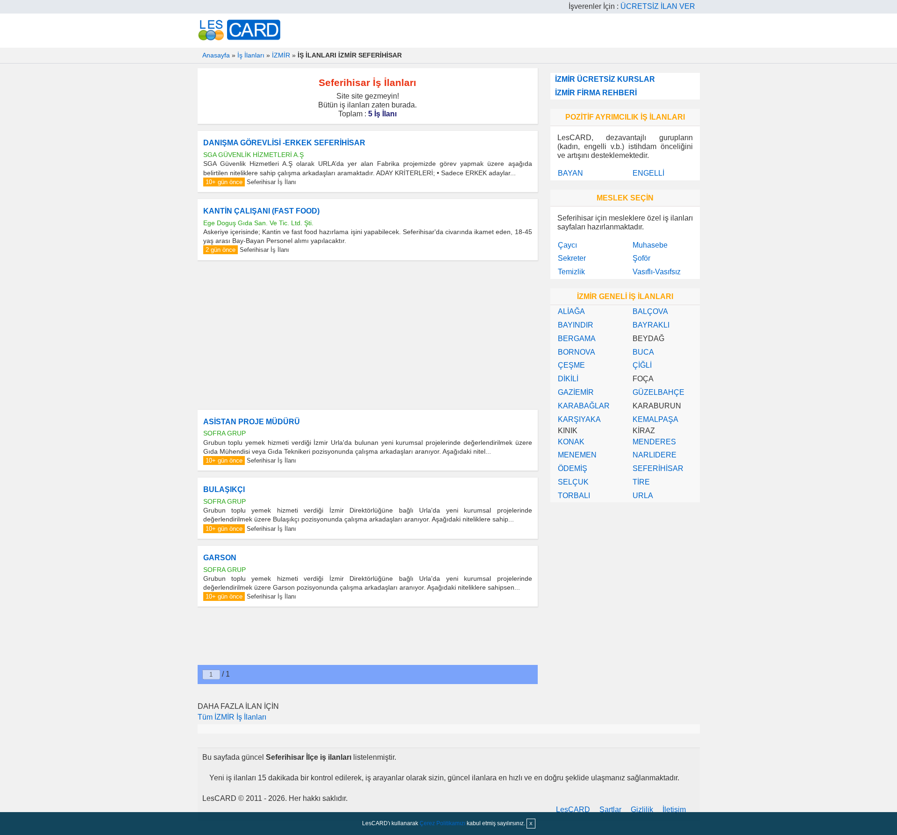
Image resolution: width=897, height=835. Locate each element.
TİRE (641, 482)
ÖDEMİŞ (572, 468)
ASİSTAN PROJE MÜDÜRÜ (251, 422)
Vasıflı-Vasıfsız (657, 272)
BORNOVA (576, 352)
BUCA (643, 352)
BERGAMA (577, 339)
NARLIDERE (654, 455)
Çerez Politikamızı (442, 823)
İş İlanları (250, 55)
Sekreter (572, 258)
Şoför (641, 258)
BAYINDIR (575, 325)
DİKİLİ (568, 379)
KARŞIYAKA (579, 419)
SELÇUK (573, 482)
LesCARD (573, 810)
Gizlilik (642, 810)
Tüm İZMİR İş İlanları (232, 717)
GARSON (219, 558)
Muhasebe (650, 245)
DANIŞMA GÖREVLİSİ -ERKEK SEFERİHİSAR (284, 143)
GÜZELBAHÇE (658, 392)
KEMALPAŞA (655, 419)
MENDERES (654, 442)
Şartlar (610, 810)
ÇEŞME (571, 365)
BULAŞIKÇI (224, 489)
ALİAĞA (571, 311)
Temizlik (571, 272)
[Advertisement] (368, 335)
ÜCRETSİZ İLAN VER (657, 6)
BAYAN (570, 173)
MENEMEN (577, 455)
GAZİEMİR (576, 392)
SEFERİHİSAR (658, 468)
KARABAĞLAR (584, 406)
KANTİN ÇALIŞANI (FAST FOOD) (261, 211)
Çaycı (567, 245)
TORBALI (574, 496)
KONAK (571, 442)
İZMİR (281, 55)
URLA (643, 496)
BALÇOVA (650, 311)
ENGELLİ (648, 173)
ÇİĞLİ (642, 365)
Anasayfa (216, 55)
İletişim (674, 810)
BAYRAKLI (651, 325)
